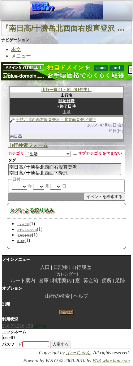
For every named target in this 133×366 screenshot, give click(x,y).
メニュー (21, 55)
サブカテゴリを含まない (100, 153)
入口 (45, 267)
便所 (107, 280)
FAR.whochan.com (111, 360)
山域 (66, 112)
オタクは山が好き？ (37, 10)
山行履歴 (81, 267)
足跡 (120, 280)
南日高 (20, 241)
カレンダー (67, 274)
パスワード (12, 344)
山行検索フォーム (28, 145)
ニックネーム (14, 331)
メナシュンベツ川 (27, 230)
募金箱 (91, 280)
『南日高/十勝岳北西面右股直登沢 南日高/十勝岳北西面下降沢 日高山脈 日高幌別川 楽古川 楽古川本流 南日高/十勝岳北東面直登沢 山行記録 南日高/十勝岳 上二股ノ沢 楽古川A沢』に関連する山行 (66, 28)
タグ (12, 160)
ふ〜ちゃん (78, 352)
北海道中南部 (24, 235)
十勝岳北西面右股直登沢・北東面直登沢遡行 (56, 119)
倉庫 (44, 280)
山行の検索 (57, 296)
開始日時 (66, 100)
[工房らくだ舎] (66, 311)
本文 (16, 49)
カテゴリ (16, 153)
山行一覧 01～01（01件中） (66, 89)
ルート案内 (23, 280)
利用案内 (62, 280)
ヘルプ (80, 296)
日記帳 (60, 267)
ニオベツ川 (23, 224)
